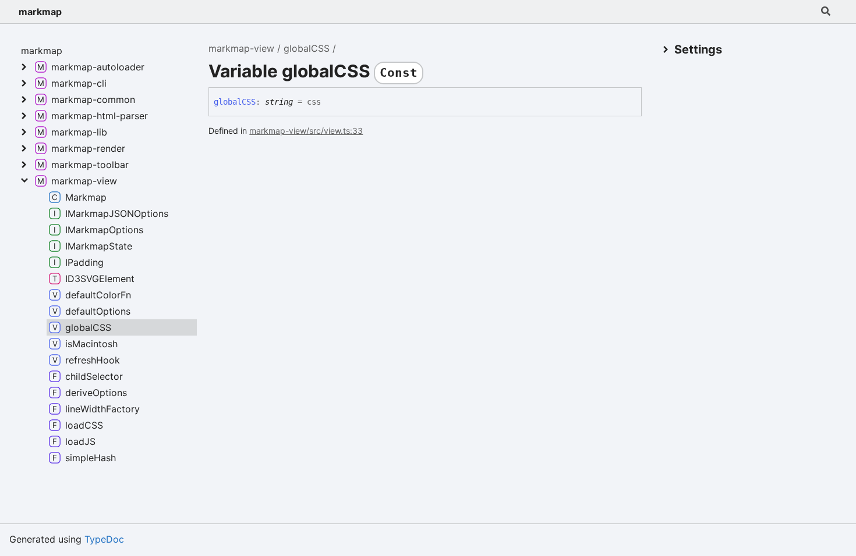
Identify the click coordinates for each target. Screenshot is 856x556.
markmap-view (241, 48)
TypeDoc (104, 539)
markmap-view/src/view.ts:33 (306, 131)
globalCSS (307, 48)
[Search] (825, 11)
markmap (40, 11)
